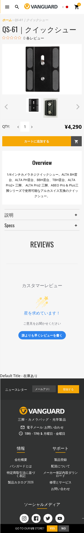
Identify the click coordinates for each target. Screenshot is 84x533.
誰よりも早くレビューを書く (42, 335)
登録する (68, 389)
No (63, 528)
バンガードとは (21, 465)
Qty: (6, 126)
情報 (21, 448)
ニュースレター (16, 389)
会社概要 (21, 459)
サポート (60, 448)
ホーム (7, 20)
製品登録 (60, 459)
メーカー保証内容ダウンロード (60, 474)
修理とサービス (60, 482)
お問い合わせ (54, 427)
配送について (60, 465)
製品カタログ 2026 (21, 482)
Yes (52, 528)
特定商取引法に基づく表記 (21, 474)
